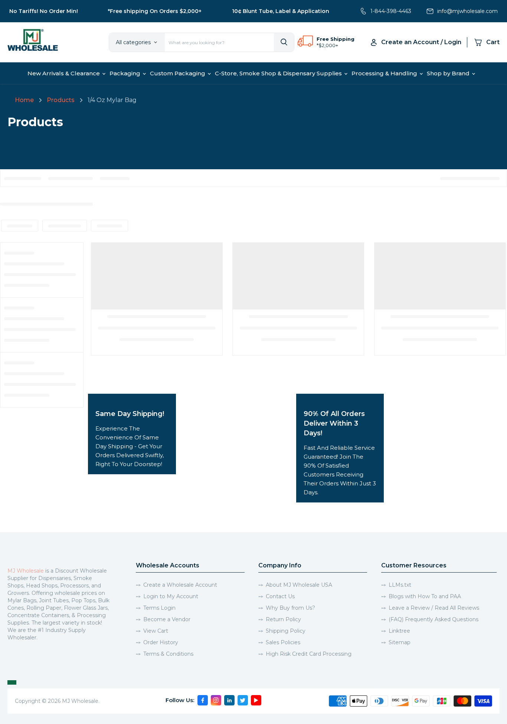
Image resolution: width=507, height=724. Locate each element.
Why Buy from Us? (290, 608)
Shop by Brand (449, 73)
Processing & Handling (385, 73)
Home (24, 100)
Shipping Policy (285, 631)
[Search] (284, 42)
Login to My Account (170, 596)
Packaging (125, 73)
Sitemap (399, 642)
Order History (160, 642)
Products (61, 100)
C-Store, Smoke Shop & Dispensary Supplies (279, 73)
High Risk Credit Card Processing (308, 654)
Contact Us (280, 596)
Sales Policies (283, 642)
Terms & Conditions (168, 654)
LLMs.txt (400, 585)
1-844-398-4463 (390, 11)
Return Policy (283, 619)
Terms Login (159, 608)
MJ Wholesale (25, 570)
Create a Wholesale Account (180, 585)
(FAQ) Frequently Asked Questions (433, 619)
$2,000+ (328, 45)
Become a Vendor (166, 619)
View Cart (155, 631)
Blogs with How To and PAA (425, 596)
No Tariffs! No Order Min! (43, 11)
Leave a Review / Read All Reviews (434, 608)
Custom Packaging (178, 73)
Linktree (399, 631)
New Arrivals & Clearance (64, 73)
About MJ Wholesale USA (299, 585)
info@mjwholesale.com (467, 11)
